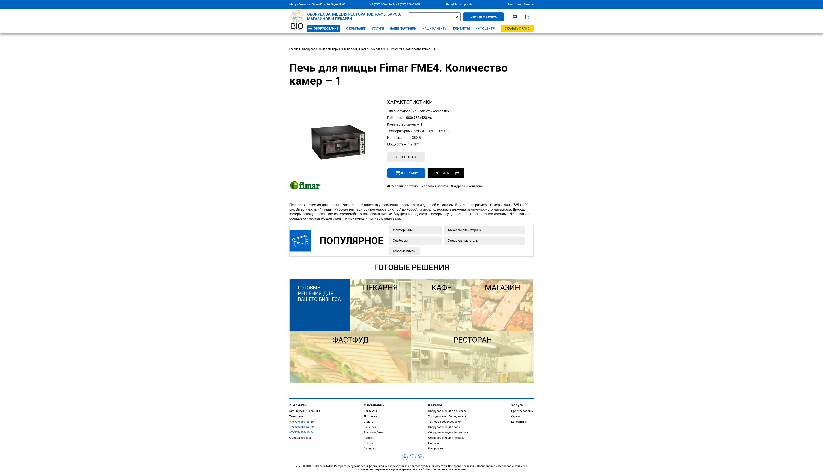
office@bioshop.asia (459, 4)
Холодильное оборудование (447, 416)
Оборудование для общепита (447, 411)
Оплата (368, 421)
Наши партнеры (403, 28)
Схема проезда (302, 437)
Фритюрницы (403, 230)
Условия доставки (404, 186)
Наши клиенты (434, 28)
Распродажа (436, 448)
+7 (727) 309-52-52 (407, 4)
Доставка (370, 416)
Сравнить (441, 173)
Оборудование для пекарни (446, 437)
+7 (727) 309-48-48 (382, 4)
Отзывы (369, 448)
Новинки (434, 443)
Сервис (516, 416)
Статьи (368, 443)
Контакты (461, 28)
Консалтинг (518, 421)
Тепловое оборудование (444, 421)
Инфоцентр (485, 28)
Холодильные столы (463, 240)
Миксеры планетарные (465, 230)
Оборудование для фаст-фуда (448, 432)
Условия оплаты (435, 186)
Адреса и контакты (468, 186)
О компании (356, 28)
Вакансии (370, 427)
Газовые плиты (404, 251)
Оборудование (326, 28)
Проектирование (522, 411)
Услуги (378, 28)
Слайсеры (400, 240)
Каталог (435, 405)
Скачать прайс (517, 28)
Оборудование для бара (444, 427)
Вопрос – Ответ (374, 432)
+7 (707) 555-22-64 (301, 432)
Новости (369, 437)
